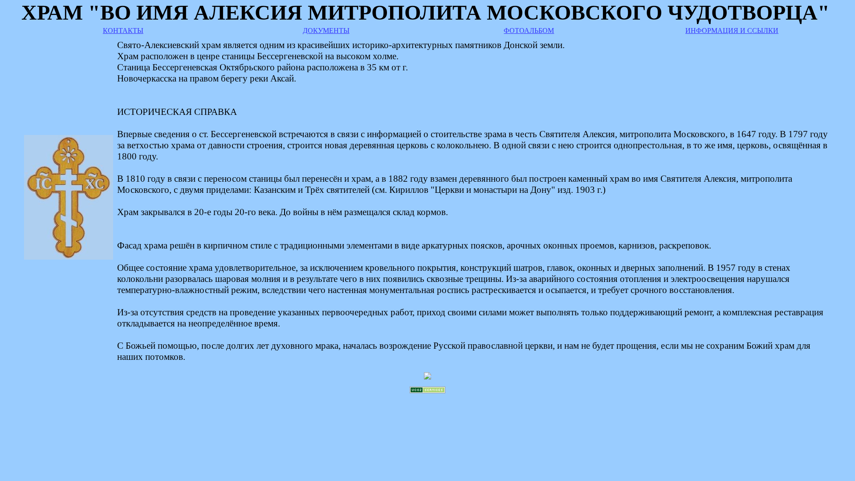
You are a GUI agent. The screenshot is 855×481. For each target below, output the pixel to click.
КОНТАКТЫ (123, 30)
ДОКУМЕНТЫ (326, 30)
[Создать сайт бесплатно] (427, 391)
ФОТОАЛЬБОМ (529, 30)
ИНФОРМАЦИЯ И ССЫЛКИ (731, 30)
